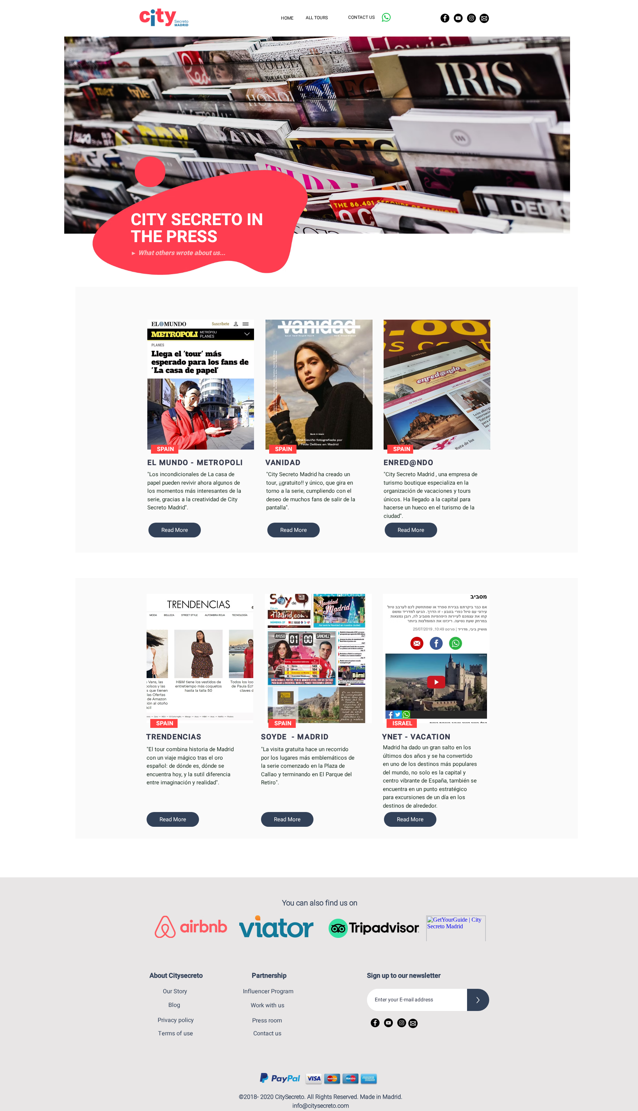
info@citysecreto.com (320, 1105)
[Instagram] (471, 18)
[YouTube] (458, 18)
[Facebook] (444, 18)
